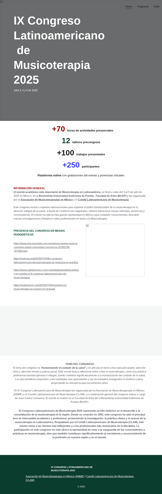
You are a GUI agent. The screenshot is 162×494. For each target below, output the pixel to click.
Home (128, 6)
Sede (156, 6)
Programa (142, 6)
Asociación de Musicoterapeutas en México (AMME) (55, 476)
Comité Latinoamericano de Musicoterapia (103, 199)
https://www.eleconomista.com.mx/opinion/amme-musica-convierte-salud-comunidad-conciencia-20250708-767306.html (46, 247)
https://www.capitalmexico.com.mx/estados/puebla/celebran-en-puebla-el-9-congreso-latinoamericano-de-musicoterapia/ (46, 274)
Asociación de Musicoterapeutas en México (47, 199)
